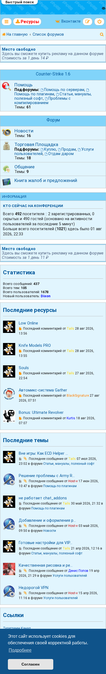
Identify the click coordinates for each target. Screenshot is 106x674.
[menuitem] (27, 21)
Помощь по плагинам (34, 94)
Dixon (46, 296)
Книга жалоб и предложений (45, 180)
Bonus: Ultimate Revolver (41, 412)
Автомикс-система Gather (43, 390)
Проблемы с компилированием (42, 100)
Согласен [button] (30, 664)
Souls (24, 368)
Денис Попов (78, 571)
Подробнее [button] (20, 650)
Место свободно (19, 49)
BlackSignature (78, 395)
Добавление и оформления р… (47, 520)
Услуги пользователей (69, 576)
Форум (53, 120)
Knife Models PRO (35, 345)
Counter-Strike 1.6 (53, 74)
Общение (24, 166)
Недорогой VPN (33, 587)
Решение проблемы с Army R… (47, 475)
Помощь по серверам (64, 89)
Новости (23, 130)
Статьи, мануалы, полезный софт (68, 464)
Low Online (28, 323)
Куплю (50, 149)
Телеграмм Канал (17, 628)
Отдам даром (61, 153)
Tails (70, 328)
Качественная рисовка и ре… (46, 565)
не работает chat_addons (43, 498)
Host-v (73, 481)
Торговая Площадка (36, 144)
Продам (68, 149)
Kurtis (71, 418)
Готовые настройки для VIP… (45, 543)
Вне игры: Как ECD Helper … (43, 453)
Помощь (23, 84)
